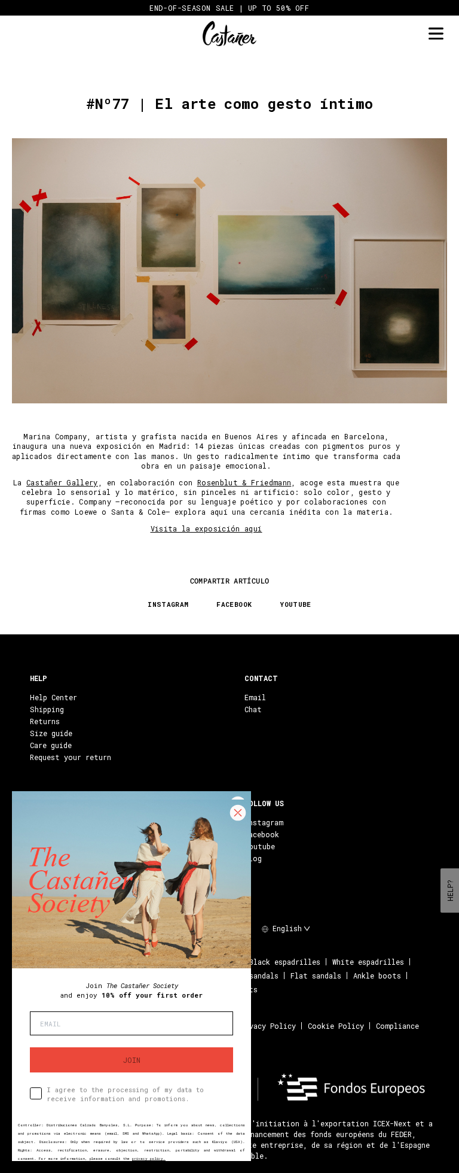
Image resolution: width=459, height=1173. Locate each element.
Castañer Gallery (62, 482)
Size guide (51, 733)
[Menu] (436, 34)
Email (255, 697)
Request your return (70, 757)
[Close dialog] (238, 812)
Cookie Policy (336, 1026)
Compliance (397, 1026)
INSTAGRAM (168, 604)
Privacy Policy (266, 1026)
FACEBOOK (234, 604)
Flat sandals (315, 975)
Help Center (53, 697)
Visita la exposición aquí (206, 528)
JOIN (131, 1060)
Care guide (51, 745)
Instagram (263, 822)
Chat (253, 709)
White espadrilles (368, 962)
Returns (45, 721)
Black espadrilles (284, 962)
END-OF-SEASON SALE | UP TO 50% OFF (229, 8)
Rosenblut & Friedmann (244, 482)
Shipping (47, 709)
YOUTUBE (295, 604)
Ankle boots (377, 975)
